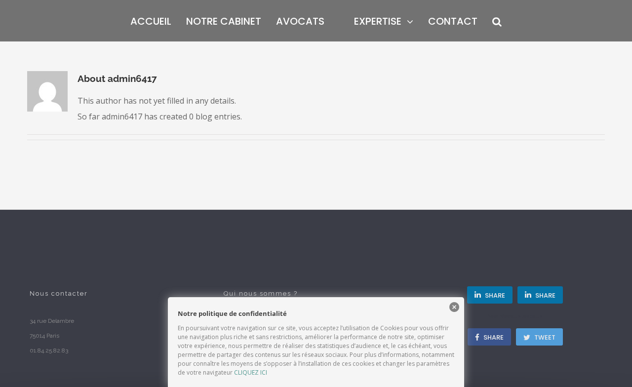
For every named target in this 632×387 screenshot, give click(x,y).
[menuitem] (164, 20)
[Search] (489, 20)
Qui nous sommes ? (261, 293)
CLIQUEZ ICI (250, 372)
